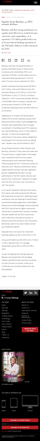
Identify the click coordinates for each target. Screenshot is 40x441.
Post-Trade (6, 321)
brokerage (12, 276)
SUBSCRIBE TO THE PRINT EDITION (20, 420)
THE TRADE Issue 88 (7, 384)
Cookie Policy (26, 320)
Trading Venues (7, 316)
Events (4, 329)
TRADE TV (5, 335)
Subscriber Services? (13, 424)
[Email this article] (22, 60)
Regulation (5, 313)
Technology (6, 318)
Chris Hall (7, 52)
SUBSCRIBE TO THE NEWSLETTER (20, 427)
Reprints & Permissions (26, 316)
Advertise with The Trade (30, 330)
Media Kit (25, 313)
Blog (3, 332)
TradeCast (5, 337)
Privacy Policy (26, 323)
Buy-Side (5, 308)
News (3, 17)
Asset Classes (7, 324)
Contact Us (26, 308)
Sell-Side (5, 310)
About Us (25, 305)
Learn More (5, 431)
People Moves (7, 327)
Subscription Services (29, 310)
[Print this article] (28, 60)
